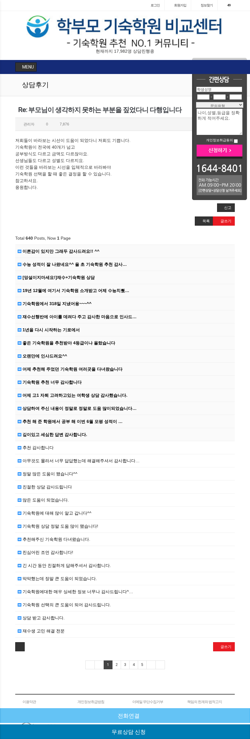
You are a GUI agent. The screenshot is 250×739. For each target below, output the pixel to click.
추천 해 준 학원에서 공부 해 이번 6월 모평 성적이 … (72, 421)
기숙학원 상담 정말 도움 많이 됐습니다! (59, 526)
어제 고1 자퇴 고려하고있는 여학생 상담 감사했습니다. (74, 395)
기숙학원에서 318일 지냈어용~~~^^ (56, 303)
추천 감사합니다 (37, 447)
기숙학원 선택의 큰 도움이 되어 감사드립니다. (66, 604)
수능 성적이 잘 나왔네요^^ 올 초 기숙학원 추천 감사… (74, 264)
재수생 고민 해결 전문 (43, 630)
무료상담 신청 (128, 732)
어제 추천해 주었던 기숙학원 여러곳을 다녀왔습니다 (72, 369)
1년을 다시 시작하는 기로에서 (50, 329)
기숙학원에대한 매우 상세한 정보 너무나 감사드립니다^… (77, 591)
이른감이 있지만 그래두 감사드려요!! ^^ (60, 251)
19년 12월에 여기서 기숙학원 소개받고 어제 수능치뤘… (75, 290)
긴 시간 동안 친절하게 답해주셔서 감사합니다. (66, 565)
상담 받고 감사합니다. (43, 617)
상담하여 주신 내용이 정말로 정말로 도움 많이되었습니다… (79, 408)
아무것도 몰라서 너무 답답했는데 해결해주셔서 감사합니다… (80, 460)
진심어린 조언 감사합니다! (47, 552)
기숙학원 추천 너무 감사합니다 (51, 382)
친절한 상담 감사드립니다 (46, 486)
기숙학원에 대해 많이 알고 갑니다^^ (56, 513)
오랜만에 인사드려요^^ (44, 356)
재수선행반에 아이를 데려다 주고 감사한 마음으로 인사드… (79, 316)
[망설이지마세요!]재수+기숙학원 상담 (58, 277)
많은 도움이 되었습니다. (45, 500)
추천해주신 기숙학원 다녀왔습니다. (55, 539)
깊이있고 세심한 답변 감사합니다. (54, 434)
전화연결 (128, 716)
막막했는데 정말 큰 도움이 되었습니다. (59, 578)
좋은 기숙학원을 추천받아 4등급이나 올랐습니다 (68, 342)
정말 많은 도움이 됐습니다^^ (49, 473)
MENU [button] (27, 67)
